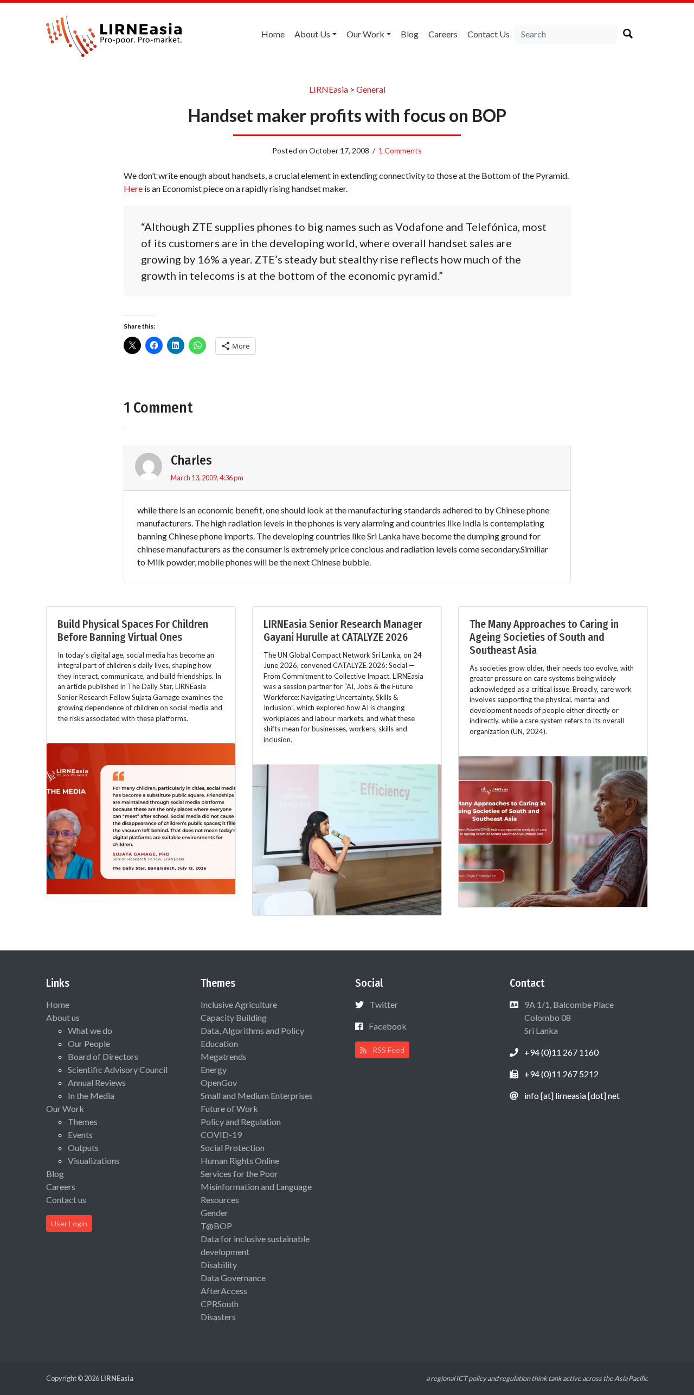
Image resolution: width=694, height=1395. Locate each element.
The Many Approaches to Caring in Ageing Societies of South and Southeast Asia (544, 637)
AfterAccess (224, 1290)
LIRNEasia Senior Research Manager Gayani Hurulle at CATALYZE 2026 (343, 631)
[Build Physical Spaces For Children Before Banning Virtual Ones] (141, 817)
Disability (219, 1264)
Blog (410, 34)
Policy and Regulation (241, 1121)
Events (80, 1134)
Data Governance (233, 1277)
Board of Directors (103, 1056)
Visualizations (94, 1160)
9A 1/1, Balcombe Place (568, 1017)
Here (133, 188)
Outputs (83, 1147)
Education (219, 1043)
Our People (89, 1043)
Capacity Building (234, 1017)
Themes (83, 1121)
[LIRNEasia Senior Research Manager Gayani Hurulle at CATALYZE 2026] (347, 838)
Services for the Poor (239, 1173)
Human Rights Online (240, 1160)
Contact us (488, 34)
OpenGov (219, 1082)
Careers (443, 34)
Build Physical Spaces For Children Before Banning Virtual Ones (132, 631)
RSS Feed (387, 1050)
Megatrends (224, 1056)
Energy (214, 1069)
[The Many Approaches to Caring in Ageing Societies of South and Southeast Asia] (553, 830)
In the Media (91, 1095)
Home (273, 34)
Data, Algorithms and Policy (252, 1030)
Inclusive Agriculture (239, 1004)
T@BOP (216, 1225)
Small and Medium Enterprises (257, 1095)
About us (312, 34)
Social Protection (233, 1147)
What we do (90, 1030)
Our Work (365, 34)
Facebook (388, 1026)
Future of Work (229, 1108)
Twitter (384, 1004)
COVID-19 (221, 1134)
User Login (69, 1223)
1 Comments (400, 150)
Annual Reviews (97, 1082)
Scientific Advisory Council (118, 1069)
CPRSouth (220, 1303)
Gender (214, 1212)
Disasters (218, 1317)
